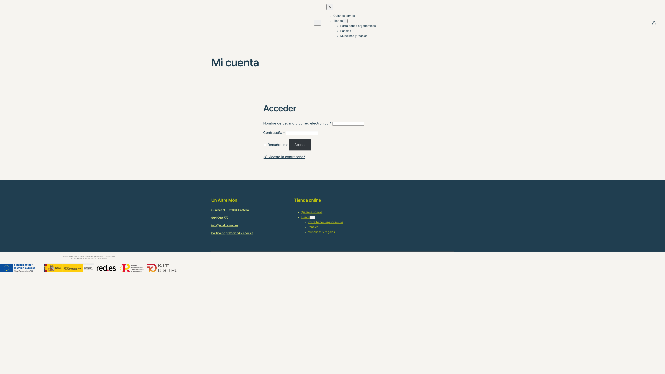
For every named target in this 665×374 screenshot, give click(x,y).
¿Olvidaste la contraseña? (284, 157)
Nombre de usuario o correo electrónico (297, 123)
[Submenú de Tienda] (345, 21)
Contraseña (274, 133)
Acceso (300, 145)
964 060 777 (219, 217)
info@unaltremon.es (224, 225)
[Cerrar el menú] (329, 7)
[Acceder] (653, 22)
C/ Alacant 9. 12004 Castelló (230, 210)
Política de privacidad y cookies (232, 233)
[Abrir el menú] (317, 23)
